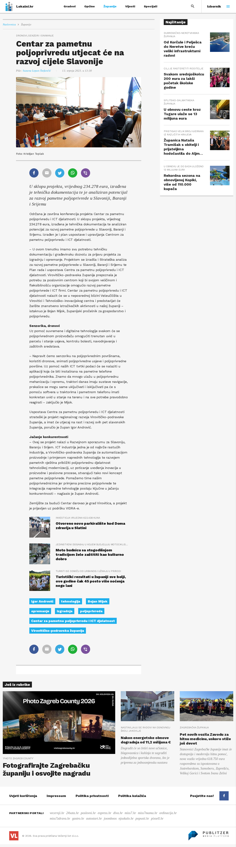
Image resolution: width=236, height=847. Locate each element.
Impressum (56, 796)
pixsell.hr (157, 818)
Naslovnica (9, 24)
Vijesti (130, 6)
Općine (89, 6)
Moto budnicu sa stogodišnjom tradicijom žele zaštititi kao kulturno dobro (90, 554)
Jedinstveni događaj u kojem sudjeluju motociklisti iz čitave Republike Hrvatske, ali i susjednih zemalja (92, 544)
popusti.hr (142, 818)
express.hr (104, 813)
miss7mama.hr (147, 813)
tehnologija (70, 601)
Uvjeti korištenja (23, 796)
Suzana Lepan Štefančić (37, 70)
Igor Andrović (42, 601)
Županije (110, 6)
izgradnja (64, 611)
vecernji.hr (57, 813)
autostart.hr (94, 818)
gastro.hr (78, 818)
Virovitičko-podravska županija (57, 630)
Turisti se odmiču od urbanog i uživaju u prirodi (88, 571)
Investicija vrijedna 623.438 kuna (78, 517)
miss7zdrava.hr (60, 818)
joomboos (110, 818)
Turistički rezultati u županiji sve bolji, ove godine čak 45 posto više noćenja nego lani (91, 581)
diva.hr (118, 813)
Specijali (150, 6)
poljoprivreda (91, 611)
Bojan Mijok (97, 601)
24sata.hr (72, 813)
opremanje (40, 611)
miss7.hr (130, 813)
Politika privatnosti (92, 796)
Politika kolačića (132, 796)
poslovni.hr (88, 813)
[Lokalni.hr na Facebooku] (224, 795)
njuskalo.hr (126, 818)
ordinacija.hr (168, 813)
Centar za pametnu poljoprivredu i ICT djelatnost (73, 621)
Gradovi (70, 6)
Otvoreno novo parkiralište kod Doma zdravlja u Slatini (90, 525)
